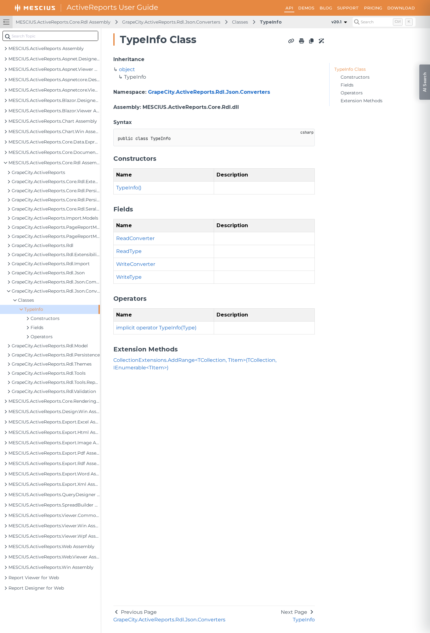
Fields (347, 85)
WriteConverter (135, 264)
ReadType (129, 251)
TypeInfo (271, 22)
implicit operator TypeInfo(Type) (156, 328)
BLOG (326, 7)
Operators (352, 93)
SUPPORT (348, 7)
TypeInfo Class (350, 69)
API (289, 7)
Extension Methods (361, 101)
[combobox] (50, 36)
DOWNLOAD (401, 7)
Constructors (355, 77)
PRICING (373, 7)
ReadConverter (135, 238)
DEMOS (306, 7)
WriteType (129, 277)
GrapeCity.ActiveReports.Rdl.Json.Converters (171, 22)
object (127, 69)
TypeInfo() (128, 188)
